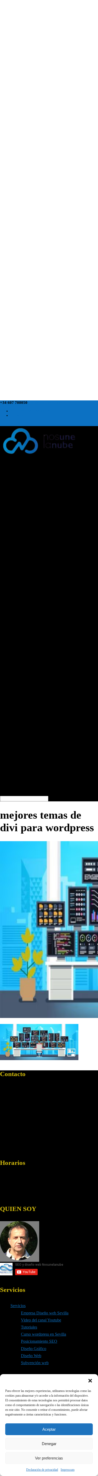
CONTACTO (21, 415)
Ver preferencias (49, 1458)
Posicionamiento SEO (39, 1341)
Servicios (18, 1305)
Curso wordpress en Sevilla (43, 1334)
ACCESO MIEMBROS (30, 411)
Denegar (49, 1443)
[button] (90, 1380)
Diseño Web (31, 1355)
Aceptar (49, 1429)
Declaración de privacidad (42, 1470)
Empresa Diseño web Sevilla (44, 1313)
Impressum (67, 1470)
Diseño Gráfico (33, 1348)
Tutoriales (29, 1327)
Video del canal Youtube (41, 1320)
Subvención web (35, 1363)
